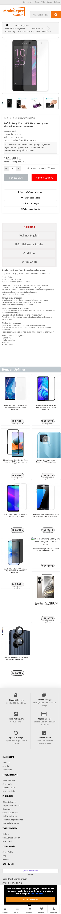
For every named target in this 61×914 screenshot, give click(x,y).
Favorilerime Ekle (31, 198)
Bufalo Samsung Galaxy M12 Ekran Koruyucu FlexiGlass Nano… (46, 549)
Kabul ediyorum (30, 899)
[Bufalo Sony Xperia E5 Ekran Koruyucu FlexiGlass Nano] (30, 65)
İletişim (57, 2)
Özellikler (29, 253)
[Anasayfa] (5, 909)
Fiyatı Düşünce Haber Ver (31, 192)
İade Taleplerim (9, 791)
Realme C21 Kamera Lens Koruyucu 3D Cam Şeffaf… (46, 461)
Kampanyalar (28, 2)
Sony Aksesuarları (27, 140)
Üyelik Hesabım (9, 781)
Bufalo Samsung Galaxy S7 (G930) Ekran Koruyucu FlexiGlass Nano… (46, 515)
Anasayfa (6, 763)
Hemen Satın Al (44, 177)
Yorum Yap (31, 118)
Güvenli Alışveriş (9, 802)
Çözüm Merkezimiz (30, 871)
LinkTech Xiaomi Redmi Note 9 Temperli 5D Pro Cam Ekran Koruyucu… (46, 407)
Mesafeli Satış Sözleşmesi (13, 820)
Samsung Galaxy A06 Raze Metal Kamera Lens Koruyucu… (15, 658)
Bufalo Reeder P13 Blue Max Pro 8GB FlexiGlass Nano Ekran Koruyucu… (15, 407)
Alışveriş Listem (9, 788)
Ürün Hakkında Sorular (29, 244)
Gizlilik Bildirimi (36, 893)
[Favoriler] (41, 909)
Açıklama (29, 227)
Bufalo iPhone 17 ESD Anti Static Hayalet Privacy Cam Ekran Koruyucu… (15, 570)
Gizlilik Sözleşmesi (10, 816)
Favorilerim (7, 770)
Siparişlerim (7, 784)
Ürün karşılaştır (31, 203)
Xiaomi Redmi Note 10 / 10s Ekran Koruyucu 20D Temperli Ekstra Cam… (15, 462)
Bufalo (14, 131)
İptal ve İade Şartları (11, 823)
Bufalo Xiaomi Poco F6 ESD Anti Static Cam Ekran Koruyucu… (46, 604)
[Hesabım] (54, 909)
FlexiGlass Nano (38, 28)
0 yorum (21, 118)
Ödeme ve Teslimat (10, 813)
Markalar (6, 859)
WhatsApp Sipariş (31, 209)
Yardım (49, 2)
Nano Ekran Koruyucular (15, 28)
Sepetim (6, 766)
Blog (4, 856)
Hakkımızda (7, 809)
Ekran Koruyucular (22, 25)
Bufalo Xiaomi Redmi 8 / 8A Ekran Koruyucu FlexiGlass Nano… (15, 515)
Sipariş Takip (40, 2)
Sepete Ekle (16, 177)
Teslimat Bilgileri (29, 235)
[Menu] (17, 909)
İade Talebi (7, 841)
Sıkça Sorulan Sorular (11, 806)
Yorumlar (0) (29, 262)
